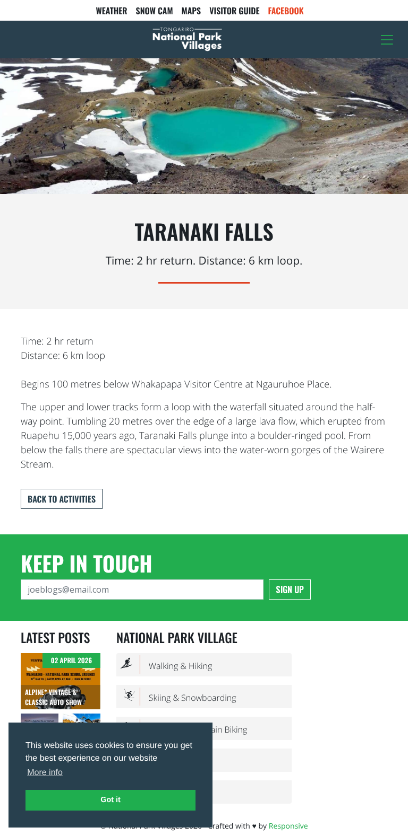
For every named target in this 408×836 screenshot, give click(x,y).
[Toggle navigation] (387, 40)
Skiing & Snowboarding (178, 697)
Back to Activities (62, 498)
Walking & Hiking (166, 665)
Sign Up (290, 589)
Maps (191, 10)
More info (45, 772)
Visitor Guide (234, 10)
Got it (110, 800)
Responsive (288, 826)
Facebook (286, 10)
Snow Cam (154, 10)
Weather (111, 10)
